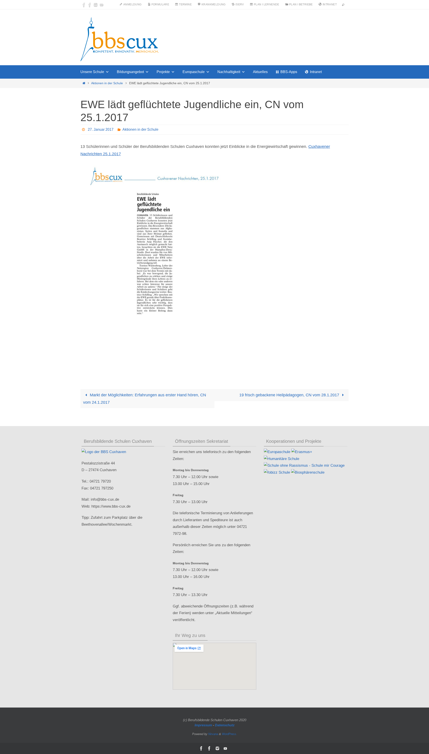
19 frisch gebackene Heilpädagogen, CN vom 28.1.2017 (289, 395)
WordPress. (229, 734)
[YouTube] (101, 4)
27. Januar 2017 (101, 129)
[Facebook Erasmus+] (89, 4)
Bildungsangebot (130, 72)
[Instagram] (95, 4)
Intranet (316, 72)
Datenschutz (225, 725)
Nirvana (213, 734)
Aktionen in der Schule (107, 83)
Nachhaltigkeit (228, 72)
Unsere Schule (92, 72)
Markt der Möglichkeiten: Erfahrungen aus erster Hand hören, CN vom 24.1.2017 (144, 398)
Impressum (203, 725)
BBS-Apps (288, 72)
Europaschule (194, 72)
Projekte (163, 72)
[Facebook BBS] (84, 4)
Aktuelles (260, 72)
